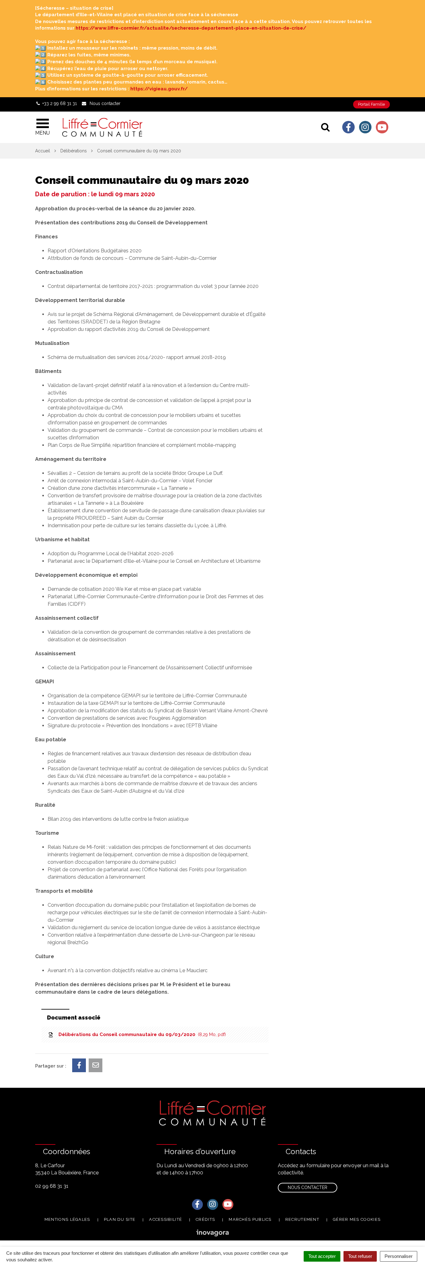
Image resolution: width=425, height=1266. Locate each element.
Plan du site (120, 1219)
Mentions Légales (67, 1219)
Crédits (205, 1219)
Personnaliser (399, 1256)
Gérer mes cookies (357, 1219)
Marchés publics (250, 1219)
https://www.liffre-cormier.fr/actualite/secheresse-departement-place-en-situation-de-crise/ (191, 28)
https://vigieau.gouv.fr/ (159, 89)
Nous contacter (307, 1187)
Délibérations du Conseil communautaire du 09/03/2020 (141, 1034)
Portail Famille (371, 104)
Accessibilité (165, 1219)
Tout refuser (360, 1256)
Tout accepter (322, 1256)
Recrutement (302, 1219)
